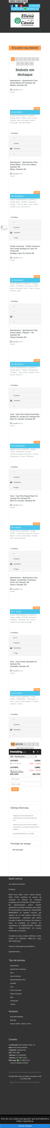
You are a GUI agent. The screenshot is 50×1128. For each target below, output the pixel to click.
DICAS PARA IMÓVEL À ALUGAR (23, 834)
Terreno (12, 1004)
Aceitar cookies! (25, 1126)
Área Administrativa (16, 1017)
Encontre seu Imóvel (24, 48)
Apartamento (14, 966)
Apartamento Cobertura (18, 969)
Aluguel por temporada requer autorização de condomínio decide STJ (25, 818)
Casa (11, 973)
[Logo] (25, 19)
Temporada (14, 1001)
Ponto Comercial (15, 990)
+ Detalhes (14, 133)
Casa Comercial (15, 976)
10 (26, 63)
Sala (11, 997)
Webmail (13, 1020)
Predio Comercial (16, 994)
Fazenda (13, 983)
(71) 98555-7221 (24, 1060)
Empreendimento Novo (18, 980)
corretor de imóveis (20, 1082)
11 (31, 63)
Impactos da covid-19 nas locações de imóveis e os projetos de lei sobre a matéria (26, 827)
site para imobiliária (33, 1082)
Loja (11, 987)
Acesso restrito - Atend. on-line (20, 1024)
